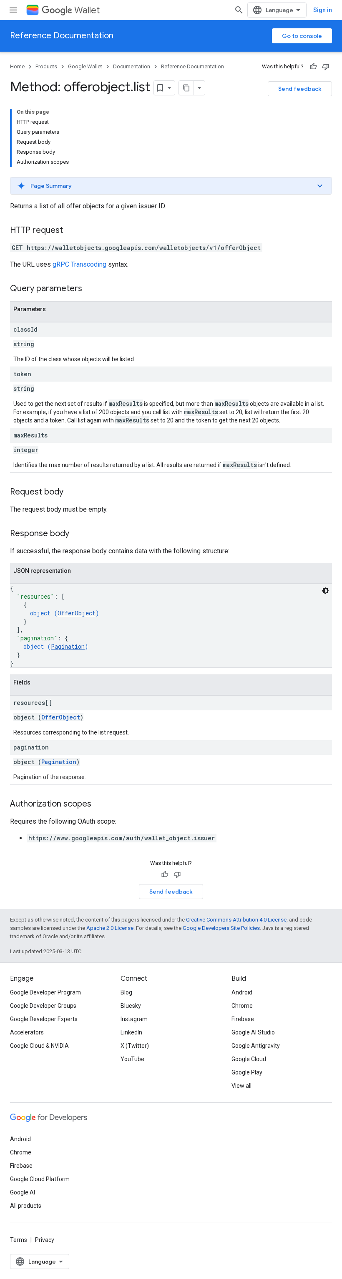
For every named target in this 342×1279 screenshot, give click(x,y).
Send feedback (300, 88)
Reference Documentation (61, 35)
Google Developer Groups (43, 1005)
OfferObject (77, 613)
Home (17, 66)
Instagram (134, 1019)
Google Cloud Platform (40, 1179)
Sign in (322, 10)
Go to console (302, 36)
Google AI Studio (253, 1032)
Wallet (87, 10)
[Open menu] (13, 10)
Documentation (131, 66)
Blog (126, 992)
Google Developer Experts (44, 1019)
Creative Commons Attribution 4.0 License (236, 920)
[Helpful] (313, 66)
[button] (171, 185)
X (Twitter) (135, 1045)
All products (25, 1205)
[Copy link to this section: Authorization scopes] (99, 804)
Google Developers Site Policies (221, 928)
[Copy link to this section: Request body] (71, 492)
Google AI (22, 1192)
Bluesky (131, 1005)
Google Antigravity (255, 1045)
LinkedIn (131, 1032)
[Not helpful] (325, 66)
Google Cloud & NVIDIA (39, 1045)
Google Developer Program (45, 992)
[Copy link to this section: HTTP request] (71, 231)
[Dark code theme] (325, 590)
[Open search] (239, 10)
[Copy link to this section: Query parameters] (90, 289)
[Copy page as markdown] (186, 88)
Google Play (246, 1072)
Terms (18, 1240)
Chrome (242, 1005)
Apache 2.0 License (109, 928)
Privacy (44, 1240)
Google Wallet (85, 66)
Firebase (242, 1019)
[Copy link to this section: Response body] (77, 534)
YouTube (132, 1059)
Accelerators (27, 1032)
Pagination (68, 646)
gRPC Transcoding (79, 264)
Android (241, 992)
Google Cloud (248, 1059)
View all (241, 1085)
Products (46, 66)
